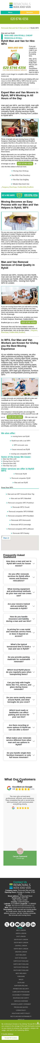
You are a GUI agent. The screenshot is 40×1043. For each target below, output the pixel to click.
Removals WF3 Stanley (21, 533)
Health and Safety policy (21, 1013)
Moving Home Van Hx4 (11, 461)
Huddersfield (22, 187)
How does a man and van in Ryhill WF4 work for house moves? (18, 563)
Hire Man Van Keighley (21, 179)
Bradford (30, 187)
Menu (10, 12)
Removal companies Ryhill (21, 478)
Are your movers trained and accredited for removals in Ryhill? (19, 606)
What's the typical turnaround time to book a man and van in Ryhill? (19, 646)
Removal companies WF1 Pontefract (21, 503)
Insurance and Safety (21, 998)
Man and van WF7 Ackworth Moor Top (21, 494)
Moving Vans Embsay (21, 171)
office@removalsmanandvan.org (23, 905)
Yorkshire (21, 976)
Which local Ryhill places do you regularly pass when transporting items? (18, 672)
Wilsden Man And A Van (21, 184)
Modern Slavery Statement (21, 1004)
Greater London (21, 952)
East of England (21, 958)
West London (21, 930)
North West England (21, 964)
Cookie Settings (8, 1034)
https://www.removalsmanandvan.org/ (22, 907)
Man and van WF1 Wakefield (21, 498)
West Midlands (21, 973)
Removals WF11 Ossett (21, 507)
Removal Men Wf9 (9, 463)
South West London (21, 942)
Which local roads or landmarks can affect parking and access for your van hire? (18, 713)
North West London (21, 949)
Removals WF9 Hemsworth (21, 520)
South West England (20, 970)
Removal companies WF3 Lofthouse (21, 529)
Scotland (21, 982)
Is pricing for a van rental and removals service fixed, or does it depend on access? (18, 632)
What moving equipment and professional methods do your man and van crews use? (18, 592)
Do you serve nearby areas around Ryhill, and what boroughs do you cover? (19, 699)
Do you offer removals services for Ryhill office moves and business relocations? (19, 577)
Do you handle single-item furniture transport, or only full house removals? (19, 755)
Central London (21, 945)
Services (29, 12)
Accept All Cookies (11, 1038)
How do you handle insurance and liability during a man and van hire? (18, 619)
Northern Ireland (21, 985)
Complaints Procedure (20, 992)
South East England (21, 967)
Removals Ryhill (21, 474)
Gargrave (5, 187)
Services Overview (21, 1001)
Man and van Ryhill (21, 482)
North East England (21, 961)
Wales (21, 979)
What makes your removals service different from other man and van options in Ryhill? (18, 741)
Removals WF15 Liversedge (21, 524)
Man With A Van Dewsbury (21, 175)
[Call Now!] (20, 18)
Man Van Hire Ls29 (9, 459)
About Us (21, 1019)
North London (21, 933)
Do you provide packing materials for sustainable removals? (18, 659)
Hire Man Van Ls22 (9, 466)
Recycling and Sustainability (20, 1016)
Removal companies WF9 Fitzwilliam (21, 516)
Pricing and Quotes (21, 1007)
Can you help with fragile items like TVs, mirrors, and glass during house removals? (18, 686)
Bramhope (13, 187)
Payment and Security (21, 989)
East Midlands (21, 955)
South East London (21, 939)
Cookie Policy (21, 1010)
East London (21, 936)
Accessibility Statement (21, 995)
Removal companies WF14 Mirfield (21, 511)
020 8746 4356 (25, 163)
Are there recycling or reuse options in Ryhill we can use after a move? (19, 727)
